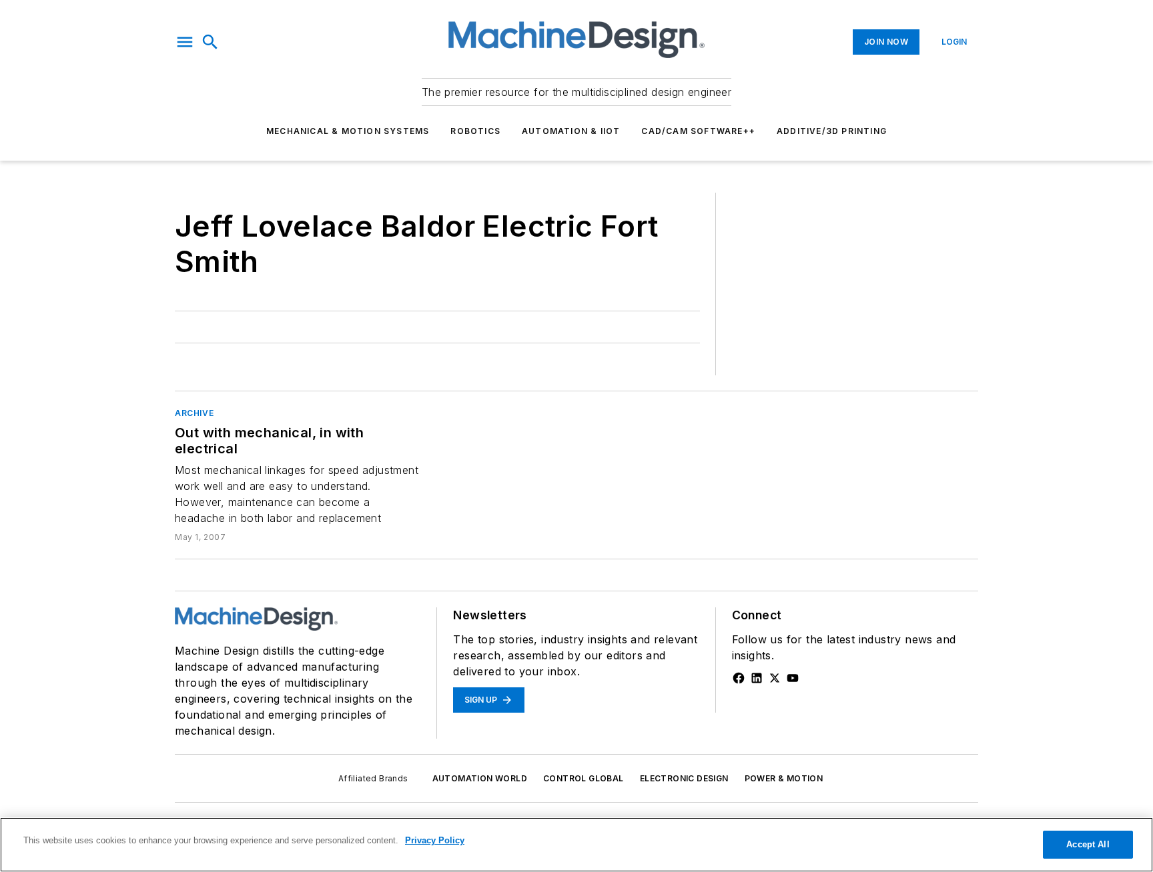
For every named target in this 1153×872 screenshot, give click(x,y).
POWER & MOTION (784, 778)
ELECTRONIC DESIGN (684, 778)
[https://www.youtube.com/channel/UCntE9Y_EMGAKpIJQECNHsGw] (792, 678)
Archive (194, 413)
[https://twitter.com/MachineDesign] (774, 678)
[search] (210, 42)
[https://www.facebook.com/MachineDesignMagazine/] (738, 678)
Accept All (1087, 844)
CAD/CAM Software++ (698, 131)
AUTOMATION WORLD (479, 778)
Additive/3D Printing (832, 131)
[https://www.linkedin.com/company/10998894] (756, 678)
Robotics (475, 131)
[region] (576, 844)
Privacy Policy (434, 840)
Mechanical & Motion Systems (347, 131)
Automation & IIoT (571, 131)
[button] (185, 42)
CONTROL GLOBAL (583, 778)
